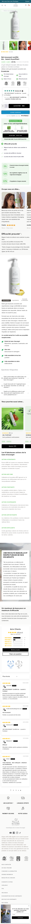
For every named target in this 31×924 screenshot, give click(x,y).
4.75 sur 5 (20, 632)
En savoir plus (5, 71)
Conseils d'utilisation (24, 299)
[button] (4, 45)
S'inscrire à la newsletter (9, 871)
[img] (6, 683)
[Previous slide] (2, 45)
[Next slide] (28, 45)
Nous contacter (6, 864)
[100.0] (10, 663)
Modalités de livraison (8, 877)
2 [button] (13, 790)
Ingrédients (15, 300)
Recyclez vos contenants (9, 899)
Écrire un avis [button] (15, 650)
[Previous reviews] (3, 95)
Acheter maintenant (15, 112)
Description (6, 300)
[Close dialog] (29, 906)
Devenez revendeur (7, 874)
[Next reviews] (28, 95)
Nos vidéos (5, 902)
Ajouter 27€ (12, 446)
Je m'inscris (20, 917)
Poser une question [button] (16, 654)
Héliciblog (5, 892)
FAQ (3, 888)
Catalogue (5, 885)
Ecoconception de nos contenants (12, 896)
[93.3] (19, 663)
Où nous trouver (7, 867)
